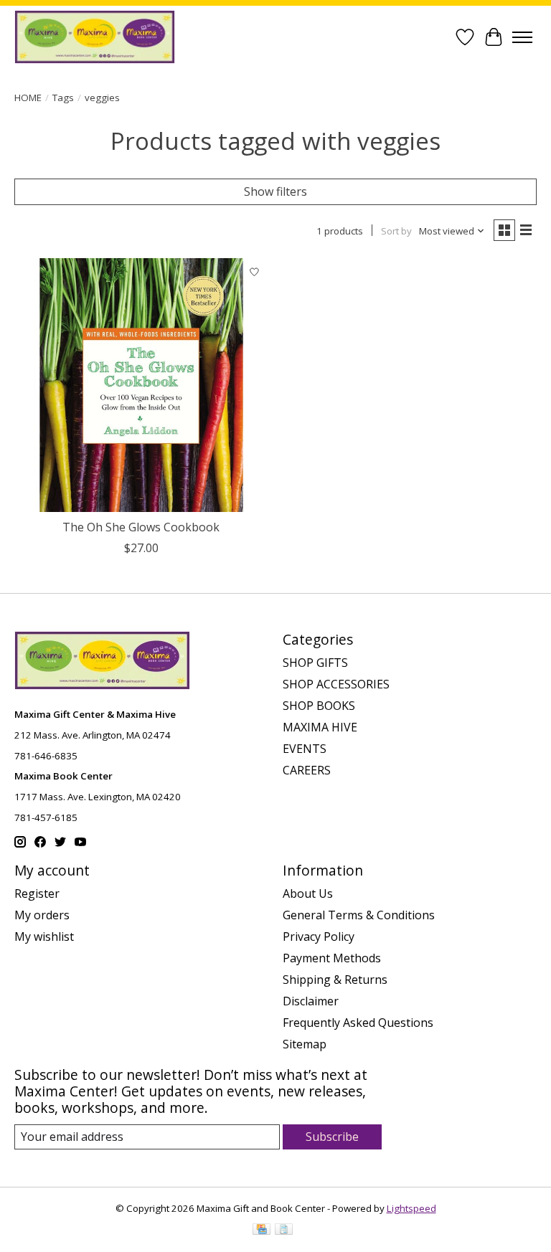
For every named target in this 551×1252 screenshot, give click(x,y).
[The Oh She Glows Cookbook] (141, 385)
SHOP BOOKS (319, 705)
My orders (42, 915)
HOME (28, 97)
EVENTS (304, 749)
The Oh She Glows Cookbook (141, 527)
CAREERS (307, 770)
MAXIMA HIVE (320, 727)
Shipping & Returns (335, 979)
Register (37, 893)
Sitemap (304, 1044)
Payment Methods (332, 958)
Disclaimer (311, 1001)
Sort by (396, 230)
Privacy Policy (318, 936)
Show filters (275, 191)
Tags (63, 97)
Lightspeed (411, 1208)
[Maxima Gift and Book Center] (94, 37)
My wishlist (44, 936)
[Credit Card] (261, 1230)
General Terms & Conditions (359, 915)
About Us (308, 893)
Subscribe (332, 1136)
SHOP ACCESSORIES (336, 684)
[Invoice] (284, 1230)
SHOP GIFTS (315, 662)
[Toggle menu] (522, 37)
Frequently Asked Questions (358, 1022)
